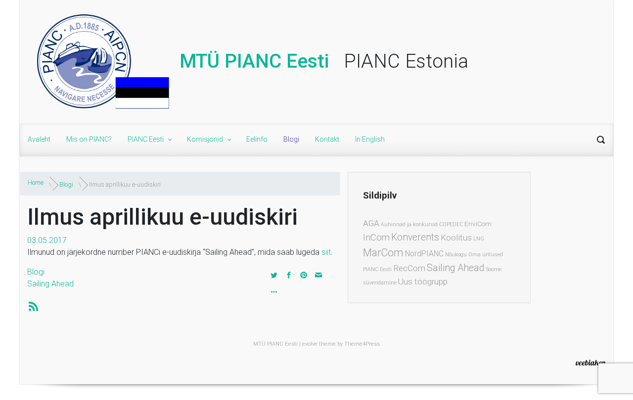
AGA (371, 223)
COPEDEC (451, 224)
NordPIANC (424, 253)
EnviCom (478, 224)
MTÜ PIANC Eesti (254, 61)
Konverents (415, 237)
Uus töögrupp (423, 281)
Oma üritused (485, 254)
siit (326, 252)
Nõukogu (456, 254)
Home (36, 182)
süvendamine (380, 283)
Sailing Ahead (50, 283)
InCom (376, 237)
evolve (309, 344)
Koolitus (456, 237)
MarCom (383, 252)
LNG (478, 239)
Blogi (66, 184)
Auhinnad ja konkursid (409, 224)
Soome (493, 269)
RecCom (409, 268)
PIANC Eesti (377, 269)
